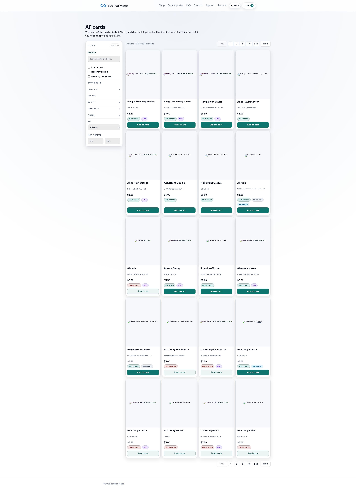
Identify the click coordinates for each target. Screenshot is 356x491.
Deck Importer (175, 5)
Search (92, 53)
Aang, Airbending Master (141, 101)
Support (210, 5)
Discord (198, 5)
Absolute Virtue (210, 268)
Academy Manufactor (176, 349)
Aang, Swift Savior (211, 101)
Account (222, 5)
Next (265, 44)
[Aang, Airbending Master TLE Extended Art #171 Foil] (179, 74)
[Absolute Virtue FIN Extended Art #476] (216, 241)
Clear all (115, 46)
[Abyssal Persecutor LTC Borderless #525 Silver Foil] (143, 322)
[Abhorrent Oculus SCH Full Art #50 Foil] (143, 155)
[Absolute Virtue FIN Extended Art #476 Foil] (253, 241)
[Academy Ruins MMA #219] (253, 403)
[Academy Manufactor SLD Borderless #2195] (179, 322)
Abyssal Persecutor (139, 349)
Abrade (241, 182)
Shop (162, 5)
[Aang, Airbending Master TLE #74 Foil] (143, 74)
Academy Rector (247, 349)
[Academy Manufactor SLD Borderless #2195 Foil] (216, 322)
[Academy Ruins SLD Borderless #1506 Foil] (216, 403)
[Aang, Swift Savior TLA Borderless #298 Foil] (216, 74)
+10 (249, 44)
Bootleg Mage (118, 6)
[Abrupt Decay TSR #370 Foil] (179, 241)
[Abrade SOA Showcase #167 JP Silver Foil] (253, 155)
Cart (248, 5)
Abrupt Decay (172, 268)
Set (89, 121)
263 (256, 44)
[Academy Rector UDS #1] (179, 403)
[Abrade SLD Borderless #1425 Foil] (143, 241)
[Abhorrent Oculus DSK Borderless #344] (179, 155)
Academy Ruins (210, 430)
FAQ (188, 5)
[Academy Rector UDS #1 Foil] (143, 403)
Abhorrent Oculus (137, 182)
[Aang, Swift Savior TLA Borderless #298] (253, 74)
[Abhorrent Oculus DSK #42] (216, 155)
